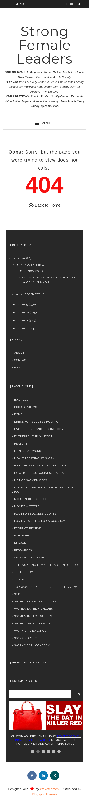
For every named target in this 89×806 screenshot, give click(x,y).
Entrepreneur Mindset (33, 436)
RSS (17, 367)
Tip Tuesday (23, 572)
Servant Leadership (30, 557)
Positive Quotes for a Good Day (40, 521)
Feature (21, 443)
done (18, 414)
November (33, 264)
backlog (21, 399)
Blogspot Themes (44, 794)
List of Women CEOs (30, 480)
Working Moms (26, 638)
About (19, 352)
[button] (17, 4)
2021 (24, 320)
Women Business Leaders (35, 601)
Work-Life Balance (30, 630)
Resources (23, 550)
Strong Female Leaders (44, 45)
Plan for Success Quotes (35, 513)
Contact (21, 360)
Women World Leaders (33, 623)
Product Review (27, 528)
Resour (20, 543)
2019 (24, 304)
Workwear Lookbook (32, 645)
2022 (25, 328)
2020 (25, 312)
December (33, 294)
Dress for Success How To (36, 421)
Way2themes (49, 789)
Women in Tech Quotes (33, 616)
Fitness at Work (27, 451)
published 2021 (26, 535)
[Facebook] (32, 775)
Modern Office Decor (32, 499)
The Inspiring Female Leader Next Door (47, 564)
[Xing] (54, 775)
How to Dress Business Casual (40, 472)
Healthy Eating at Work (34, 458)
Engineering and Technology (38, 429)
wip (17, 594)
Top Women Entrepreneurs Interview (45, 586)
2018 (24, 258)
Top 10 (19, 579)
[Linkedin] (43, 775)
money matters (27, 506)
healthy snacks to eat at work (40, 465)
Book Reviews (25, 407)
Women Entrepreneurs (33, 608)
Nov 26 (33, 271)
